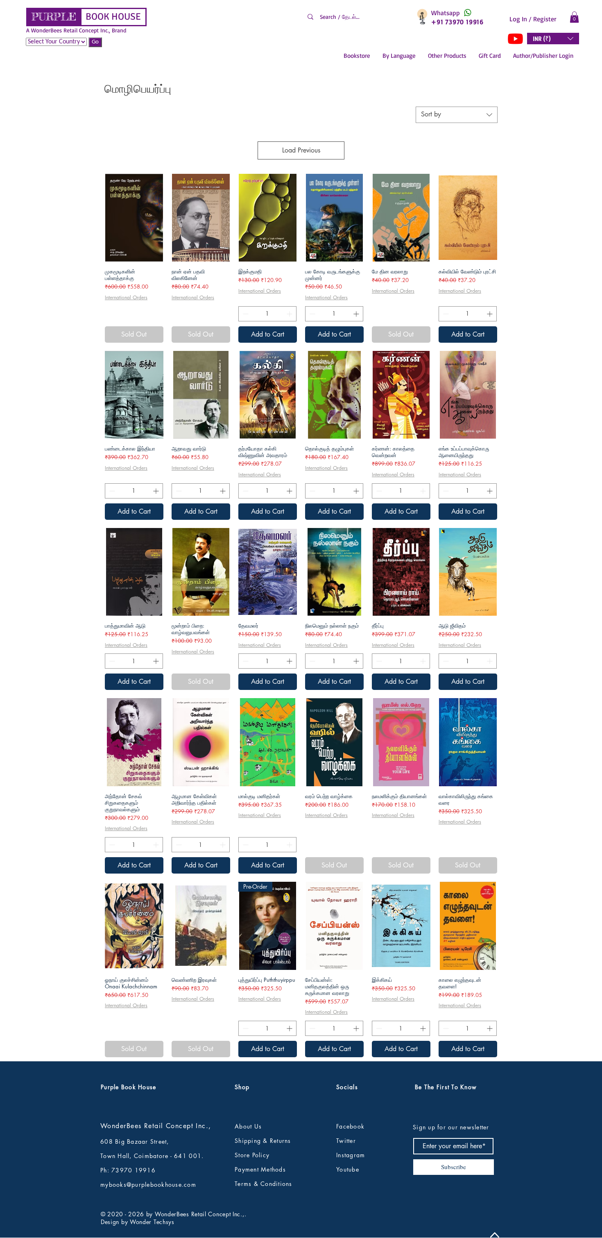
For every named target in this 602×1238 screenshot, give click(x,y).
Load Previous (301, 150)
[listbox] (553, 38)
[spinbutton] (267, 314)
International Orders (126, 297)
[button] (574, 17)
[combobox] (457, 115)
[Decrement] (245, 314)
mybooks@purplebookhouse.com (148, 1184)
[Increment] (290, 314)
